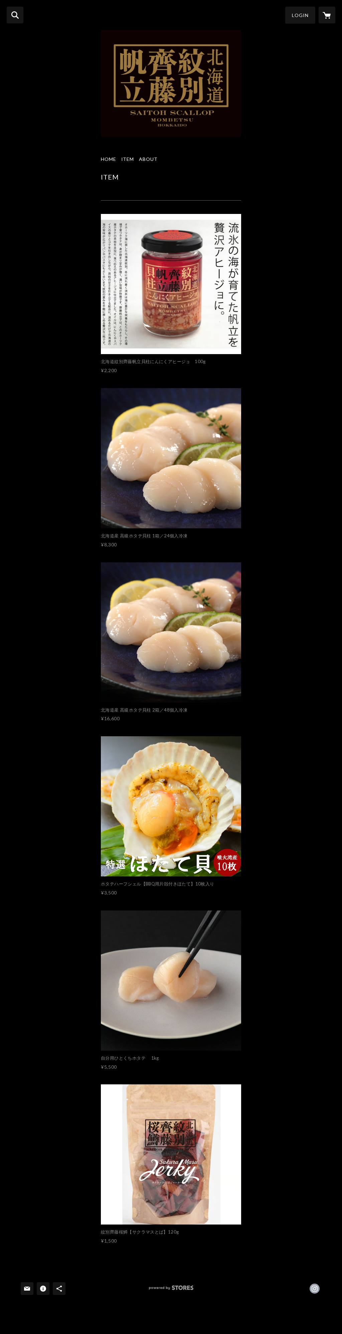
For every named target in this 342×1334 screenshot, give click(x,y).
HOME (108, 159)
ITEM (127, 159)
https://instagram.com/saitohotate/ (315, 1289)
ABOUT (148, 159)
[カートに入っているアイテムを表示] (327, 15)
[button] (300, 15)
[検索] (15, 15)
